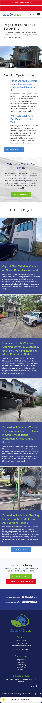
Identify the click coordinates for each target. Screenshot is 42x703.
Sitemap (21, 674)
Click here (21, 35)
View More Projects (21, 554)
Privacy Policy (21, 669)
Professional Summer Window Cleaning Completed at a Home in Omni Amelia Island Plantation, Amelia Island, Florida (20, 439)
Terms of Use (21, 672)
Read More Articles (13, 149)
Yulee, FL (21, 687)
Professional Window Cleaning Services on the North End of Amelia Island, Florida (20, 523)
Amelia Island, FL (29, 684)
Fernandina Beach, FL (14, 684)
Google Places (21, 665)
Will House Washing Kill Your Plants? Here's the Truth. (22, 119)
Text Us (21, 9)
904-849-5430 (24, 655)
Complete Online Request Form (21, 586)
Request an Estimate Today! (21, 3)
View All (34, 691)
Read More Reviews (21, 199)
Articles (21, 667)
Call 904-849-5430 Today (21, 581)
